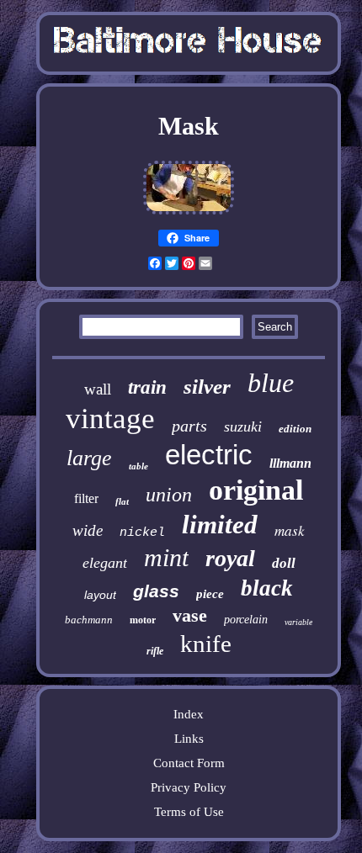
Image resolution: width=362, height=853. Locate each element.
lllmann (290, 463)
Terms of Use (189, 812)
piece (210, 594)
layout (100, 594)
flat (122, 501)
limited (220, 524)
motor (143, 620)
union (169, 495)
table (138, 466)
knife (206, 643)
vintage (110, 418)
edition (295, 428)
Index (188, 714)
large (89, 458)
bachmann (89, 619)
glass (156, 591)
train (147, 387)
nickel (142, 533)
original (256, 490)
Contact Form (189, 763)
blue (271, 383)
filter (86, 498)
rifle (154, 651)
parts (189, 425)
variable (298, 622)
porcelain (246, 619)
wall (97, 389)
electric (209, 454)
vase (190, 615)
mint (166, 557)
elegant (105, 562)
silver (207, 386)
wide (87, 530)
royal (230, 558)
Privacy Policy (188, 787)
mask (289, 530)
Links (189, 738)
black (267, 588)
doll (283, 563)
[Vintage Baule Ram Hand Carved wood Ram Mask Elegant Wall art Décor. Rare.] (188, 213)
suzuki (243, 426)
